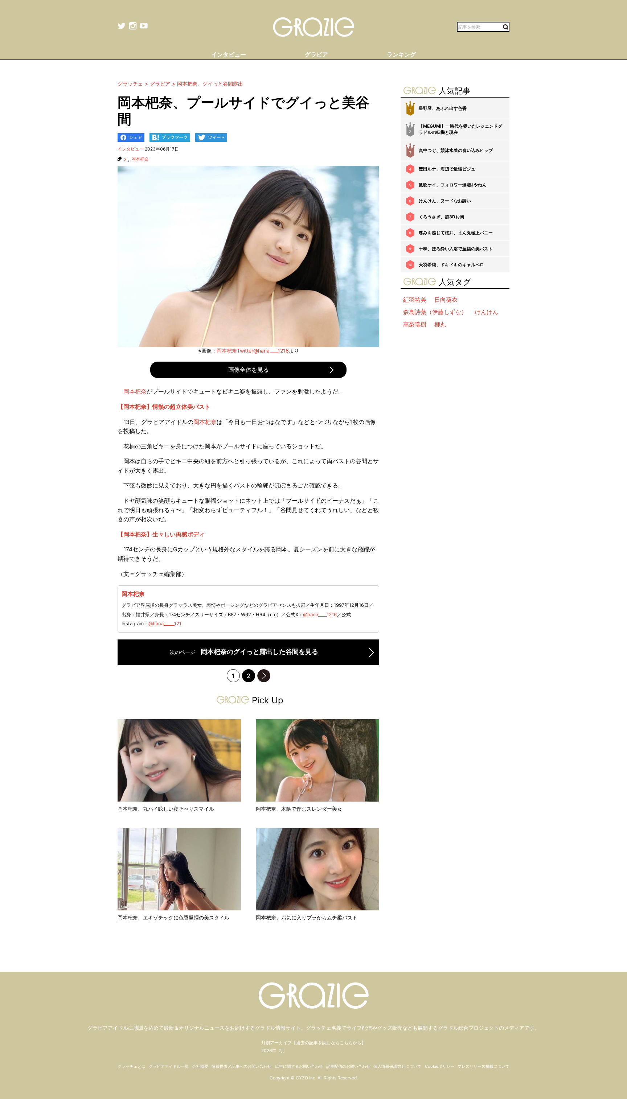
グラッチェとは (132, 1066)
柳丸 (440, 324)
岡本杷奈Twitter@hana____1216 (253, 350)
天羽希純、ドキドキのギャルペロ (451, 264)
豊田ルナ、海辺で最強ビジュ (447, 169)
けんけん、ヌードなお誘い (445, 200)
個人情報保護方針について (397, 1066)
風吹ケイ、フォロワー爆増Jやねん (453, 185)
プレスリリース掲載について (483, 1066)
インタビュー (131, 149)
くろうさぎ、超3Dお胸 (441, 216)
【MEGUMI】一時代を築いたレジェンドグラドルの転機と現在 (460, 129)
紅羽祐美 (414, 299)
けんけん (486, 312)
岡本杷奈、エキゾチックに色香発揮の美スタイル (173, 917)
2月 (281, 1050)
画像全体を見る (248, 369)
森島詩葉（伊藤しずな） (435, 312)
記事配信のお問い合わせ (348, 1066)
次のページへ (263, 675)
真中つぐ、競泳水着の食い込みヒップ (456, 150)
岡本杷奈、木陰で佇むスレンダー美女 (299, 809)
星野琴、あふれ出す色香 (443, 108)
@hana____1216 (320, 614)
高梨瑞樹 (414, 324)
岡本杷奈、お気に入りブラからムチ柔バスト (306, 917)
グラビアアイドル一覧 (169, 1066)
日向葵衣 (446, 299)
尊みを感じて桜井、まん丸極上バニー (456, 232)
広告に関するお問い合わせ (299, 1066)
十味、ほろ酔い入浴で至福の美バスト (456, 248)
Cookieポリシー (439, 1066)
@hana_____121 (164, 623)
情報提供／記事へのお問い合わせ (241, 1066)
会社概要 (200, 1066)
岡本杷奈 (140, 159)
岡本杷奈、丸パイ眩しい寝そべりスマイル (166, 809)
